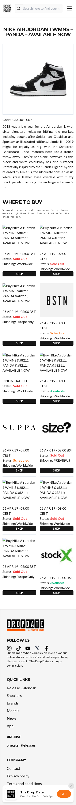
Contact (13, 768)
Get (64, 794)
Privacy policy (18, 776)
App (10, 725)
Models (13, 710)
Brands (13, 703)
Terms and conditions (24, 783)
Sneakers (14, 695)
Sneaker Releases (21, 745)
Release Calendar (21, 688)
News (11, 718)
